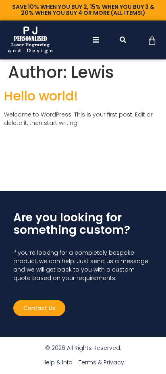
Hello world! (41, 96)
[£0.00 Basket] (152, 40)
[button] (122, 40)
